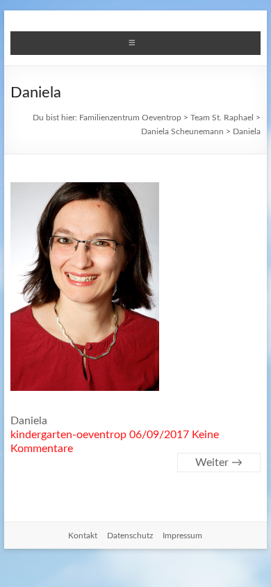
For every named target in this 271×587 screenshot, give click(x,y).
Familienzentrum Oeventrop (130, 117)
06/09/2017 (159, 434)
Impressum (182, 535)
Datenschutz (130, 535)
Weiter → (219, 462)
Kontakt (82, 535)
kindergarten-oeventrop (68, 434)
